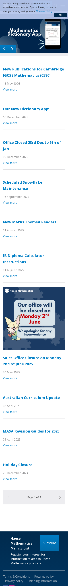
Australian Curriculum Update (31, 397)
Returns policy (44, 577)
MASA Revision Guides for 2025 (31, 431)
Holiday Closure (17, 464)
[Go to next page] (59, 497)
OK (61, 15)
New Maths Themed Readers (29, 222)
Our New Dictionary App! (26, 108)
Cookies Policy (44, 11)
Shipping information (42, 581)
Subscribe (49, 543)
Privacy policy (14, 581)
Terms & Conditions (16, 577)
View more (10, 89)
